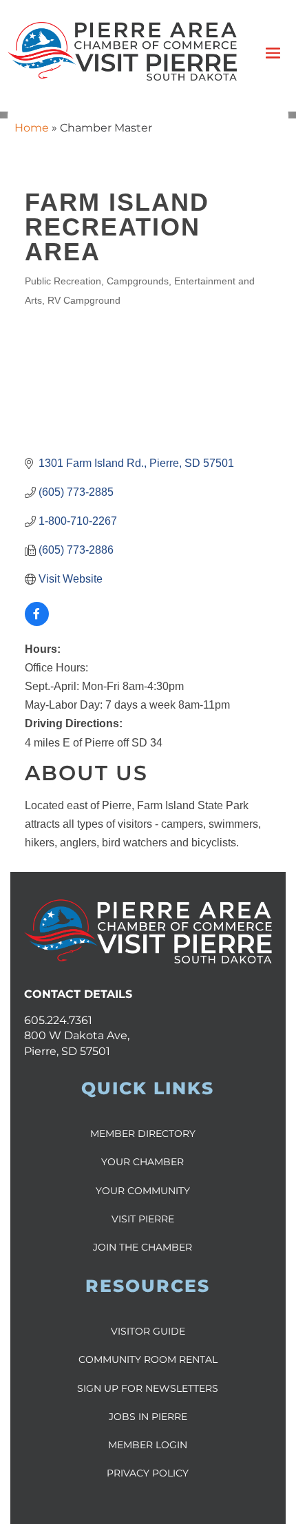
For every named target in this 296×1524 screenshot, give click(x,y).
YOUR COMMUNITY (143, 1190)
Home (31, 127)
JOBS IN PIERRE (148, 1416)
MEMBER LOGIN (147, 1445)
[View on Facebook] (37, 622)
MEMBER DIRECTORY (142, 1133)
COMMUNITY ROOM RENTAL (148, 1359)
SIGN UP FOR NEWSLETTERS (147, 1388)
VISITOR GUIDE (148, 1331)
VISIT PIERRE (143, 1219)
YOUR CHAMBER (142, 1162)
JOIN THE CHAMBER (142, 1247)
